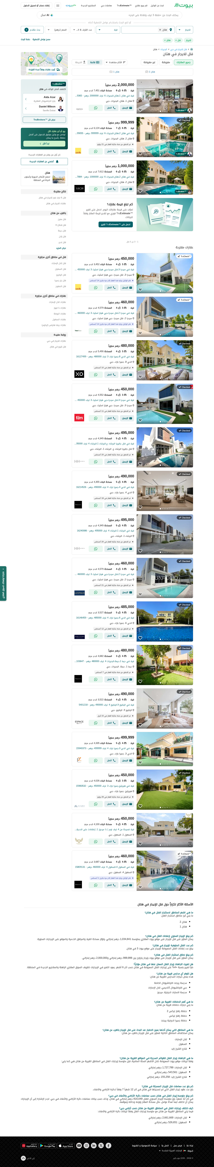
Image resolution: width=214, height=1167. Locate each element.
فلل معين (62, 219)
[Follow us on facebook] (108, 1145)
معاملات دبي (106, 5)
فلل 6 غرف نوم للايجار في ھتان (52, 198)
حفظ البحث (25, 39)
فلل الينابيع (61, 275)
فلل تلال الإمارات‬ (59, 263)
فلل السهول (60, 269)
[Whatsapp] (96, 108)
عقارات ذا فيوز (60, 308)
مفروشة (166, 62)
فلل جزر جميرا (60, 281)
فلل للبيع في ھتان (58, 347)
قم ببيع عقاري (141, 5)
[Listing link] (132, 96)
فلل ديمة (62, 231)
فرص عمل (177, 1146)
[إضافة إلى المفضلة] (140, 110)
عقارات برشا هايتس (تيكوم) (54, 325)
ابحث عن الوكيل (157, 5)
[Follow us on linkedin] (94, 1145)
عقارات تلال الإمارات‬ (57, 302)
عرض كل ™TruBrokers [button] (44, 120)
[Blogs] (70, 6)
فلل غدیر (62, 242)
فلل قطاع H (60, 225)
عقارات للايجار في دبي (56, 341)
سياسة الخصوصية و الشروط (144, 1146)
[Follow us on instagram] (86, 1145)
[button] (185, 30)
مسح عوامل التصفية (41, 39)
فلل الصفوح (61, 286)
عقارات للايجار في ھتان (56, 204)
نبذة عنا (190, 1146)
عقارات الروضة (60, 314)
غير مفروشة (149, 62)
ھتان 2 (152, 71)
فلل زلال (62, 237)
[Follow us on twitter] (101, 1145)
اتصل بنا (165, 1146)
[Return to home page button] (183, 5)
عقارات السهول (59, 320)
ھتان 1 (116, 71)
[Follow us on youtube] (79, 1145)
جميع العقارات (184, 62)
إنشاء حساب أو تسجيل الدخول (36, 5)
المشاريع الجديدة (88, 5)
